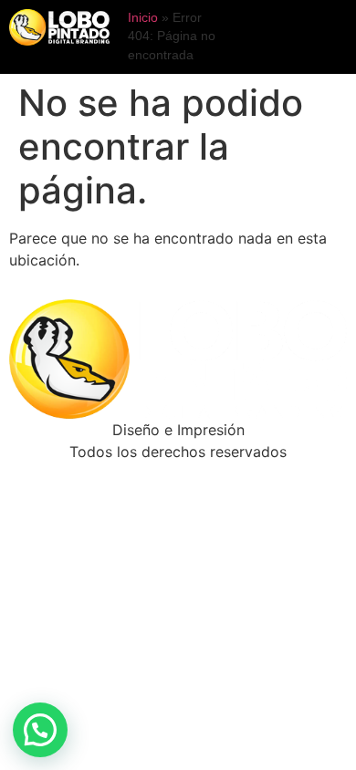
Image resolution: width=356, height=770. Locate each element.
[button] (40, 729)
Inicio (143, 18)
